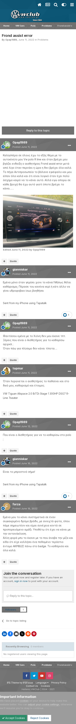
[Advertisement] (38, 81)
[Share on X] (22, 633)
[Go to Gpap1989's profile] (6, 145)
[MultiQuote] (4, 261)
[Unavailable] (38, 220)
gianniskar (20, 269)
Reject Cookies (39, 718)
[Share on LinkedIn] (4, 633)
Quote (13, 261)
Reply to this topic (38, 130)
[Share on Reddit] (28, 633)
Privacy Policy (58, 682)
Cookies (45, 686)
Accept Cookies (15, 718)
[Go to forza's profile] (6, 506)
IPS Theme (13, 682)
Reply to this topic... (21, 595)
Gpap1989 (11, 39)
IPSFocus (28, 682)
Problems (43, 39)
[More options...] (69, 145)
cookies (24, 700)
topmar (18, 368)
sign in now (21, 581)
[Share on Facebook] (10, 633)
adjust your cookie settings (43, 704)
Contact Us (32, 686)
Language (41, 682)
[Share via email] (16, 633)
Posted (25, 146)
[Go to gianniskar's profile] (6, 272)
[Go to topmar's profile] (6, 370)
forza (16, 504)
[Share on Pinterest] (34, 633)
